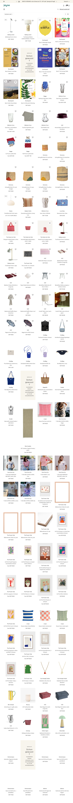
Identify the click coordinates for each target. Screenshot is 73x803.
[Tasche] (69, 5)
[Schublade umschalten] (4, 9)
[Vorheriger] (16, 1)
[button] (65, 14)
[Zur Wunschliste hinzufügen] (15, 20)
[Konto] (63, 5)
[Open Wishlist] (66, 5)
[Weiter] (57, 1)
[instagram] (4, 1)
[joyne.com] (6, 5)
